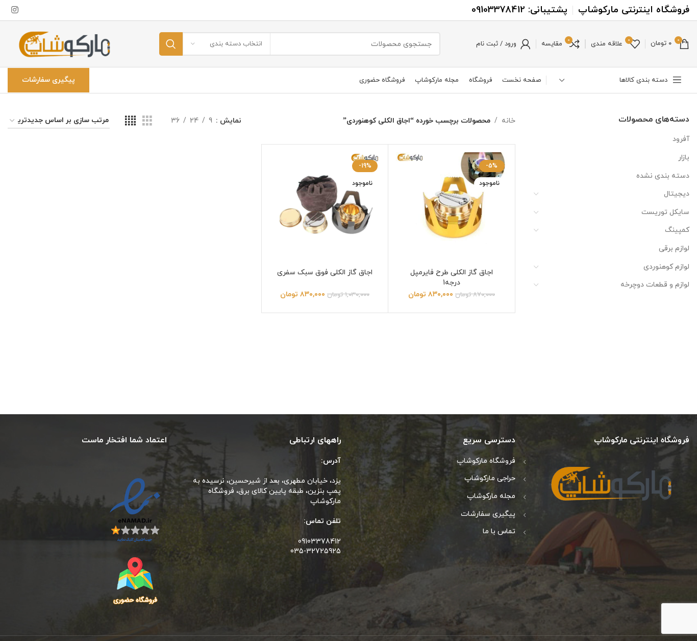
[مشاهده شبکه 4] (130, 121)
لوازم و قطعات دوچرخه (654, 285)
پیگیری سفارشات (48, 80)
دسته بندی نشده (662, 176)
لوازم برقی (674, 248)
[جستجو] (171, 44)
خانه (508, 121)
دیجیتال (676, 194)
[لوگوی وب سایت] (65, 43)
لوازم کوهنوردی (666, 267)
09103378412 (498, 10)
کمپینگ (677, 230)
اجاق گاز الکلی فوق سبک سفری (324, 272)
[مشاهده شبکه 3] (147, 121)
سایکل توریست (665, 212)
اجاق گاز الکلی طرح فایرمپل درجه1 (451, 278)
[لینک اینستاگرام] (14, 10)
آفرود (681, 139)
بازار (683, 157)
